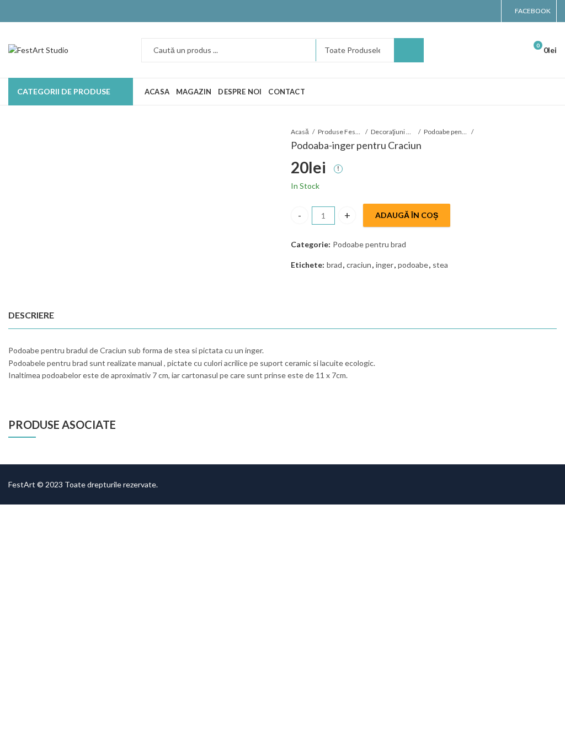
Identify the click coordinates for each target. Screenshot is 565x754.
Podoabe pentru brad (446, 132)
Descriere (31, 315)
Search (409, 50)
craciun (359, 264)
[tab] (31, 315)
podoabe (413, 264)
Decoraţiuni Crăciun (393, 132)
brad (334, 264)
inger (384, 264)
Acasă (300, 132)
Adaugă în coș (406, 215)
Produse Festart (340, 132)
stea (440, 264)
